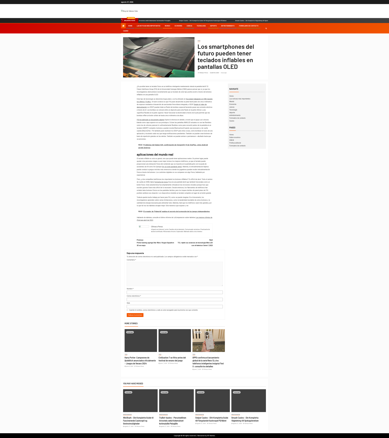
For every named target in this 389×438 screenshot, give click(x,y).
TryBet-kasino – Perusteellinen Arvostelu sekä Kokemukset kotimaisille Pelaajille (172, 420)
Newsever (201, 436)
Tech (199, 40)
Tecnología (201, 26)
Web (128, 303)
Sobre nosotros (234, 137)
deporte (213, 26)
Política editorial (235, 143)
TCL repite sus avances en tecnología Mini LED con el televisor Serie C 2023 (195, 242)
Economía (178, 26)
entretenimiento (228, 26)
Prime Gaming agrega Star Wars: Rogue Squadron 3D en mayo (155, 242)
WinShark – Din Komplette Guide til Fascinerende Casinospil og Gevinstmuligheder (138, 420)
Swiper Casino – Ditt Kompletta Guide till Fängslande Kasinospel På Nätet (181, 20)
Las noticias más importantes (148, 26)
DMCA (231, 140)
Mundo (167, 26)
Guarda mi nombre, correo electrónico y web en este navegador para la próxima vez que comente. (163, 310)
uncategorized (127, 414)
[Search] (266, 28)
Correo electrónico (134, 296)
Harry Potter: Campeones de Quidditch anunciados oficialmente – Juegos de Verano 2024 (140, 360)
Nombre (130, 289)
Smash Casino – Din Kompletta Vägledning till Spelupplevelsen (233, 20)
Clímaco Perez (203, 72)
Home (130, 26)
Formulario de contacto (248, 26)
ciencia (189, 26)
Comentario (131, 260)
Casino (125, 31)
